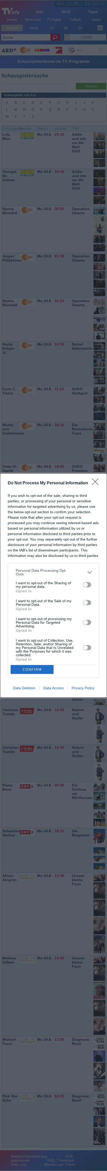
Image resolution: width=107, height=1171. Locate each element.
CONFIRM (32, 670)
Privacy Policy (83, 688)
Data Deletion (24, 688)
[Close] (97, 483)
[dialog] (53, 585)
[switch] (87, 584)
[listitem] (53, 572)
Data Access (53, 688)
